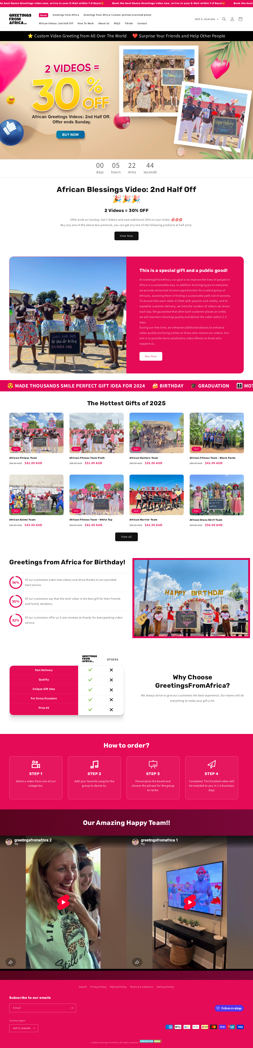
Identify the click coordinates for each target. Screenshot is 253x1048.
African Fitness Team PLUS (87, 457)
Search (83, 986)
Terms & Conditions (141, 986)
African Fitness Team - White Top (90, 519)
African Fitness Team (23, 457)
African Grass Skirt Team (206, 519)
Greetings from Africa (109, 1042)
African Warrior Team (143, 519)
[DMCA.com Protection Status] (150, 1042)
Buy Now (151, 356)
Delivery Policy (165, 986)
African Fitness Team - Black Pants (213, 457)
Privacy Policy (98, 986)
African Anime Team (22, 519)
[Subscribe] (72, 1008)
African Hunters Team (143, 457)
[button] (224, 19)
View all (126, 536)
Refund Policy (118, 986)
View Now (126, 235)
